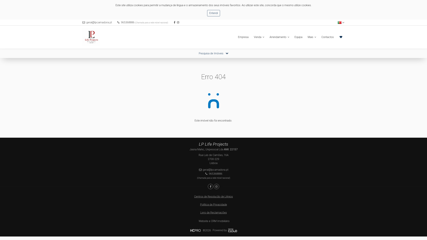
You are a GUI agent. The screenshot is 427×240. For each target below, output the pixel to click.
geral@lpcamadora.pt (99, 22)
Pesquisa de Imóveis (211, 53)
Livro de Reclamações (213, 212)
